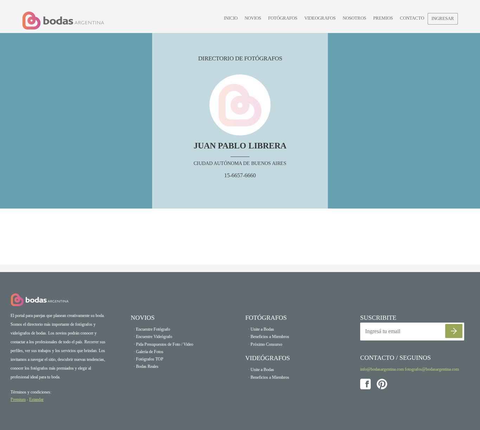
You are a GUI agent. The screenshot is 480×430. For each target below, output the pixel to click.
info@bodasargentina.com (382, 369)
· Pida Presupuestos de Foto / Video (163, 344)
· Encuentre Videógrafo (153, 336)
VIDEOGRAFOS (320, 18)
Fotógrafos (282, 18)
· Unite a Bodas (261, 329)
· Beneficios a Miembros (268, 336)
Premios (383, 18)
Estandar (36, 399)
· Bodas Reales (146, 366)
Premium (18, 399)
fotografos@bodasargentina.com (432, 369)
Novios (253, 18)
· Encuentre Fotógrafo (152, 329)
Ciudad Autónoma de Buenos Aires (240, 163)
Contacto (412, 18)
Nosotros (354, 18)
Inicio (231, 18)
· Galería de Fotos (148, 351)
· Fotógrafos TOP (148, 359)
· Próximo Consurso (265, 344)
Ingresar (443, 18)
